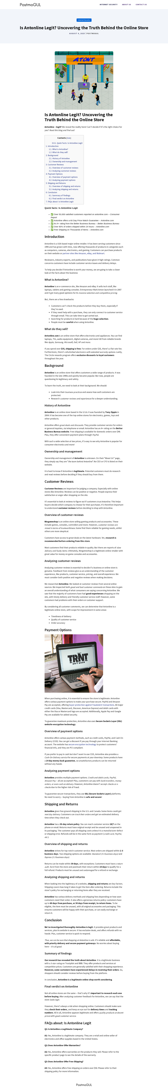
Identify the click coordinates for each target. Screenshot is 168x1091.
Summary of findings (59, 195)
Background (52, 155)
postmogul (93, 33)
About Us (126, 4)
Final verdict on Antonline (61, 198)
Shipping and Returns (56, 183)
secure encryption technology (82, 744)
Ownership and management (63, 161)
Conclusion (51, 192)
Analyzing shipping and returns (63, 189)
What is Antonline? (58, 149)
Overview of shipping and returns (64, 186)
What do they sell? (58, 152)
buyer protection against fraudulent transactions (91, 704)
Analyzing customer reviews (62, 170)
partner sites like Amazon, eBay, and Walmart (83, 253)
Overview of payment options (63, 177)
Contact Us (141, 4)
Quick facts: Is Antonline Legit (67, 143)
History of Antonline (59, 158)
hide (68, 138)
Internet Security (108, 4)
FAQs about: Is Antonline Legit (59, 201)
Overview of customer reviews (63, 167)
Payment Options (54, 174)
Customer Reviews (55, 164)
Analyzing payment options (62, 180)
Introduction (52, 146)
